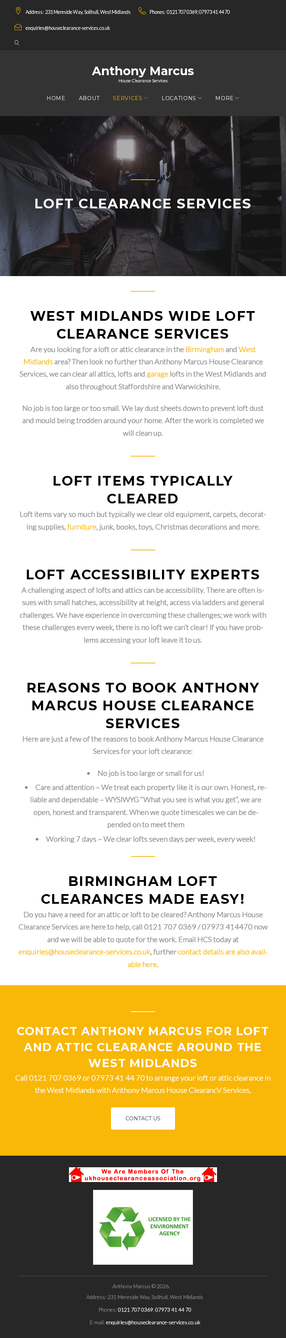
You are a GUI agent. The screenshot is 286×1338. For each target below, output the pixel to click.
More (224, 98)
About (89, 98)
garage (157, 373)
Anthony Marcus (143, 71)
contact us (143, 1118)
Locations (179, 98)
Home (56, 98)
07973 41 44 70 (214, 12)
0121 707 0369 (182, 12)
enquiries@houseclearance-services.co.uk (68, 28)
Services (128, 98)
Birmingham (204, 349)
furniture (81, 526)
